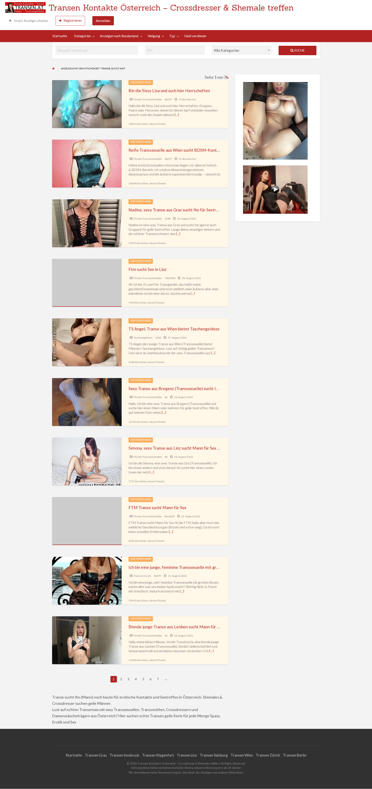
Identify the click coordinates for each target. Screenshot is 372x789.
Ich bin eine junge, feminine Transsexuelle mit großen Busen (183, 567)
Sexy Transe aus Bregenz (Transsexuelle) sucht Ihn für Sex (181, 388)
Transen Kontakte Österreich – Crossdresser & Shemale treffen (171, 7)
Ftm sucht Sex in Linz (148, 269)
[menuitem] (28, 20)
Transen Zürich (268, 755)
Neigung (154, 36)
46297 (168, 99)
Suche (299, 50)
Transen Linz (187, 755)
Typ (172, 36)
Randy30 (169, 516)
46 (165, 397)
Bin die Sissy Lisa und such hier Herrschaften (169, 90)
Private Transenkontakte (148, 99)
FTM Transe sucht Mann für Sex (157, 507)
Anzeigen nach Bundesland (119, 36)
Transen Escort (142, 575)
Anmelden (103, 21)
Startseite (60, 36)
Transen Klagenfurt (158, 755)
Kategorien (82, 36)
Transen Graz (96, 755)
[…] (177, 115)
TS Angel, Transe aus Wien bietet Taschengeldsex (174, 328)
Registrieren (73, 20)
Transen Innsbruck (124, 755)
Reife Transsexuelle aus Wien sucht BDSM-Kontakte (177, 150)
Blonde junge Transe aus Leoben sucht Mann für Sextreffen (183, 626)
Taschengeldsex (143, 337)
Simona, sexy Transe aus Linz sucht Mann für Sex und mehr (181, 448)
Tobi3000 (169, 278)
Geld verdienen (195, 36)
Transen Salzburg (214, 755)
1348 (167, 218)
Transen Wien (242, 755)
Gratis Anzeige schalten (30, 21)
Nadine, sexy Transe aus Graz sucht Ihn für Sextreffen (177, 209)
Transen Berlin (294, 755)
